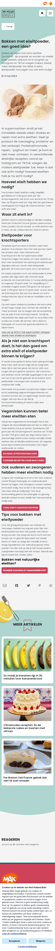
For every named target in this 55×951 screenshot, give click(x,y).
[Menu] (50, 13)
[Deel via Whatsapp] (51, 585)
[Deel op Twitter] (28, 585)
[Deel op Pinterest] (40, 585)
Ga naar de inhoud (27, 2)
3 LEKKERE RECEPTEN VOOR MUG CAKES (23, 460)
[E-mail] (5, 585)
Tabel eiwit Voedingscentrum (20, 507)
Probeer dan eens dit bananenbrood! (24, 570)
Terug (9, 26)
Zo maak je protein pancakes (20, 453)
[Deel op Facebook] (16, 585)
